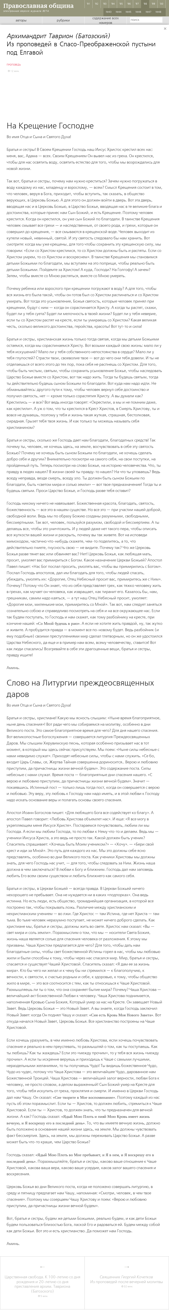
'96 (129, 3)
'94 (113, 3)
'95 (121, 3)
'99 (153, 3)
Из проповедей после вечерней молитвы (126, 1279)
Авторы (21, 21)
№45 (128, 12)
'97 (137, 3)
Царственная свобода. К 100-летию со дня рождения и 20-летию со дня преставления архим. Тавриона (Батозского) (42, 1284)
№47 (148, 12)
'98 (145, 3)
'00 (161, 3)
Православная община (38, 6)
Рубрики (63, 21)
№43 (109, 12)
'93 (105, 3)
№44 (118, 12)
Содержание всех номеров (105, 20)
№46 (138, 12)
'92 (96, 3)
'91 (88, 3)
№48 (158, 12)
